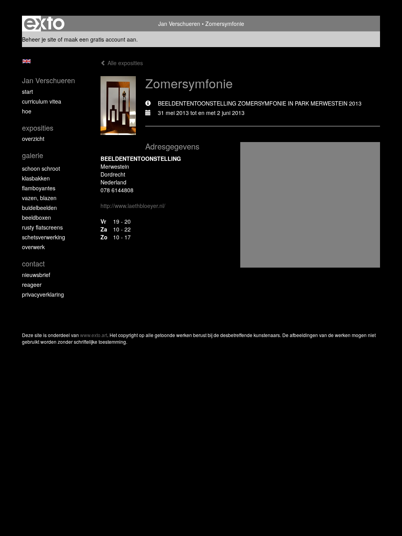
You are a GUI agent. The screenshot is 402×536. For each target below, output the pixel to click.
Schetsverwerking (43, 237)
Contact (33, 263)
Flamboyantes (38, 188)
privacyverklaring (43, 294)
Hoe (26, 111)
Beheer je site (39, 39)
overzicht (33, 138)
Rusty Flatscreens (42, 227)
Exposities (37, 128)
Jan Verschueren (179, 23)
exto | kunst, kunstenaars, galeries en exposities (44, 23)
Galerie (32, 155)
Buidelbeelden (39, 207)
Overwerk (33, 247)
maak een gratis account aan (100, 39)
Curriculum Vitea (41, 101)
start (27, 91)
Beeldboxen (36, 217)
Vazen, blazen (39, 198)
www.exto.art (93, 335)
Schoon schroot (41, 168)
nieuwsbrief (36, 275)
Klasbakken (36, 178)
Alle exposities (124, 63)
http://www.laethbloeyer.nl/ (132, 206)
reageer (32, 284)
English (26, 61)
